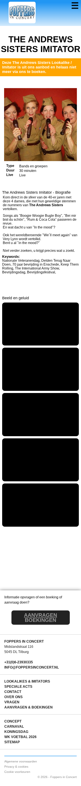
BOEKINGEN (40, 617)
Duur (10, 170)
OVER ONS (13, 697)
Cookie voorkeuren (17, 771)
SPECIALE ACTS (18, 686)
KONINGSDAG (16, 732)
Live (9, 175)
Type (10, 166)
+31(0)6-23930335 (18, 662)
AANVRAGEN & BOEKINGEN (28, 707)
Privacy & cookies (16, 766)
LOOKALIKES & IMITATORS (27, 681)
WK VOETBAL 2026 (20, 737)
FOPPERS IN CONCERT (24, 641)
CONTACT (12, 692)
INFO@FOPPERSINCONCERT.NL (31, 667)
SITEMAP (12, 742)
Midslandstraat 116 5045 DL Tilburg (18, 649)
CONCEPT (13, 721)
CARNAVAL (14, 726)
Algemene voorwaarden (20, 761)
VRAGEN (11, 702)
